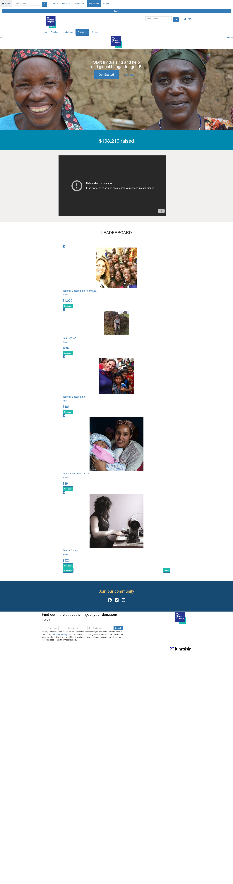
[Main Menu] (1, 37)
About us (54, 32)
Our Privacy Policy (59, 634)
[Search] (44, 4)
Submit (118, 628)
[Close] (232, 37)
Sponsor (67, 306)
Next (167, 570)
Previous (68, 570)
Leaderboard (79, 3)
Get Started (106, 74)
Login (116, 11)
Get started (94, 3)
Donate (106, 3)
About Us (66, 3)
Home (7, 3)
